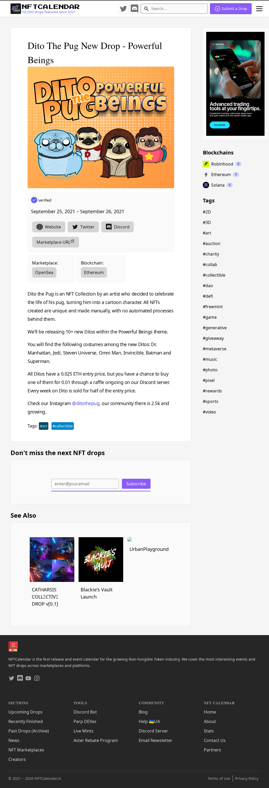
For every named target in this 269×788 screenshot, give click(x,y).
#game (210, 317)
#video (209, 412)
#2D (207, 212)
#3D (207, 222)
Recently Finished (25, 721)
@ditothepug (85, 403)
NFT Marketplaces (26, 750)
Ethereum (94, 272)
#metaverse (214, 349)
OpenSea (44, 272)
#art (43, 425)
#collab (210, 264)
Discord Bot (85, 712)
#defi (208, 296)
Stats (209, 731)
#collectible (63, 425)
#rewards (212, 391)
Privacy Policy (246, 778)
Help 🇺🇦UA (149, 721)
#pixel (209, 380)
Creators (17, 759)
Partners (212, 750)
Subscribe (136, 484)
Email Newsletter (155, 740)
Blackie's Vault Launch (97, 593)
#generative (215, 328)
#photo (210, 370)
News (13, 740)
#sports (210, 401)
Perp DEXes (85, 721)
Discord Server (153, 731)
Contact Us (215, 740)
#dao (208, 285)
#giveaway (213, 338)
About (210, 721)
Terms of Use (219, 778)
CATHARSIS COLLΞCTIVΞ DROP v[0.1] (45, 596)
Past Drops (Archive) (28, 731)
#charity (211, 254)
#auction (211, 243)
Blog (143, 712)
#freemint (213, 307)
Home (210, 712)
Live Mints (84, 731)
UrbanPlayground (149, 549)
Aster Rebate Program (96, 740)
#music (210, 359)
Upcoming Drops (25, 712)
